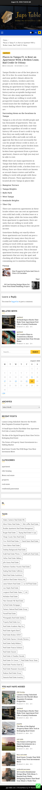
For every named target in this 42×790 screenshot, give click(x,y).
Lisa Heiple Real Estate (10, 588)
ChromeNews (21, 788)
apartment (6, 53)
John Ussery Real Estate (11, 562)
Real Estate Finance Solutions (12, 647)
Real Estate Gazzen (9, 652)
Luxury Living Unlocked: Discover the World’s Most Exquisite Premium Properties (27, 698)
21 (27, 381)
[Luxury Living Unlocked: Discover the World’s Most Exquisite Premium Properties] (8, 697)
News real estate (8, 475)
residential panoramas (10, 489)
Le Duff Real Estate (30, 584)
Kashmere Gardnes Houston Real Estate (16, 567)
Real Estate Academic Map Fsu (13, 626)
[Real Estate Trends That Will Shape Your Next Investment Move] (8, 759)
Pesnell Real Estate (9, 613)
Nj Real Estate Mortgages (11, 605)
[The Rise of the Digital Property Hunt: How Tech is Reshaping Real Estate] (8, 728)
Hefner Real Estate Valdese (12, 558)
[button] (2, 32)
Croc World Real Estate (11, 541)
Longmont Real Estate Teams (12, 592)
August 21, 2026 (23, 327)
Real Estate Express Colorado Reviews (16, 639)
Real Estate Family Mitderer (12, 643)
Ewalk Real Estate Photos (11, 554)
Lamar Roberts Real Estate (12, 584)
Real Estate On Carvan (10, 660)
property (5, 480)
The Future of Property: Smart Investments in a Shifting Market (26, 744)
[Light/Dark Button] (32, 33)
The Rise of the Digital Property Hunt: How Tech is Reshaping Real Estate (28, 728)
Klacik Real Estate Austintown (12, 575)
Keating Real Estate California (12, 571)
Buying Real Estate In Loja (27, 533)
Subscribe (39, 32)
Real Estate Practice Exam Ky (12, 664)
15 (32, 377)
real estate (6, 484)
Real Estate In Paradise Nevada (13, 656)
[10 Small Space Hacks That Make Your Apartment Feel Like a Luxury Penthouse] (8, 322)
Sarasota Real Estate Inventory (13, 677)
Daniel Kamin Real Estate (30, 541)
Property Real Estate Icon (11, 622)
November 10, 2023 (22, 66)
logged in (14, 301)
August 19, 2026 (23, 344)
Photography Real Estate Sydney (14, 618)
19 (16, 381)
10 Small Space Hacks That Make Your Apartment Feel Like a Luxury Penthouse (27, 322)
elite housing (7, 471)
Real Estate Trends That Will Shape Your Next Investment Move (28, 759)
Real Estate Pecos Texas (29, 660)
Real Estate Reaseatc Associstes (14, 669)
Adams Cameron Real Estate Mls (14, 520)
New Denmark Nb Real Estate (13, 601)
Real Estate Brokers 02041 (12, 635)
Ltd (26, 592)
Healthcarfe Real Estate (30, 554)
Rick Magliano (8, 66)
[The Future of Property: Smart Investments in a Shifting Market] (8, 744)
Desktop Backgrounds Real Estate (14, 550)
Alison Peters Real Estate (11, 524)
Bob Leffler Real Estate (30, 524)
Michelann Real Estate (10, 596)
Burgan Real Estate (9, 533)
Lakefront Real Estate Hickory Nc (14, 579)
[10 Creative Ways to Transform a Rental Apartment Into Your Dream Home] (8, 337)
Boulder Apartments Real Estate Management (18, 528)
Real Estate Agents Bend (11, 630)
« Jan (3, 393)
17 (5, 381)
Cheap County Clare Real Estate (13, 537)
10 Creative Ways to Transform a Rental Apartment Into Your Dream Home (28, 337)
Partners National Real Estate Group (15, 609)
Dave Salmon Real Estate (11, 545)
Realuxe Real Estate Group (12, 673)
